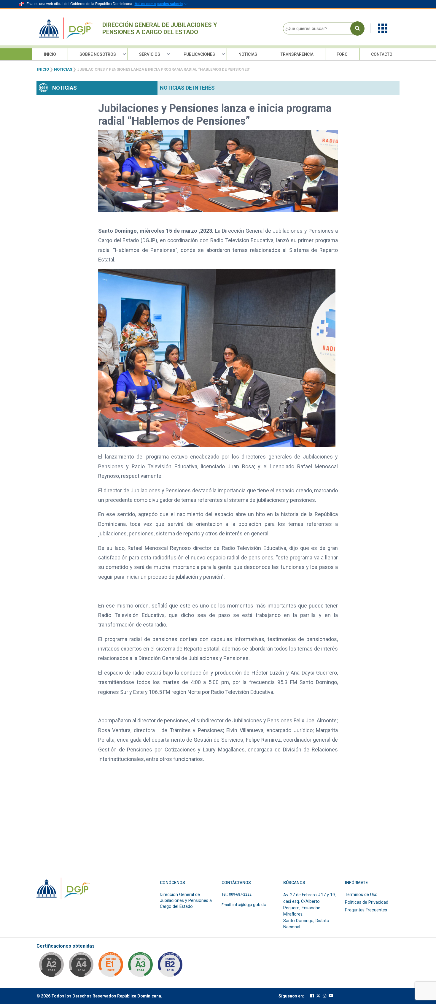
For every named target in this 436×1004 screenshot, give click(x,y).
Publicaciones (199, 54)
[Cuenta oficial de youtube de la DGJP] (331, 995)
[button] (382, 28)
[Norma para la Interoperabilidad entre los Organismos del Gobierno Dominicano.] (81, 966)
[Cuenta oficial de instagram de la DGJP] (324, 995)
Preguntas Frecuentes (366, 910)
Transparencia (297, 54)
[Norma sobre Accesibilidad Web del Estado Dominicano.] (170, 966)
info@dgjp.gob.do (249, 904)
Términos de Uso (361, 894)
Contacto (381, 54)
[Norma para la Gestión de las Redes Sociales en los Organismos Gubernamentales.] (110, 966)
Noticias (247, 54)
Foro (342, 54)
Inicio (50, 54)
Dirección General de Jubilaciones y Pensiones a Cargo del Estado (159, 28)
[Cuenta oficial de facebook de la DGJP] (312, 995)
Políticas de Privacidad (366, 902)
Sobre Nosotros (97, 54)
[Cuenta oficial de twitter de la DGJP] (318, 995)
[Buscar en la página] (357, 28)
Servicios (149, 54)
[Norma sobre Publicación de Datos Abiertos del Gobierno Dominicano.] (140, 966)
